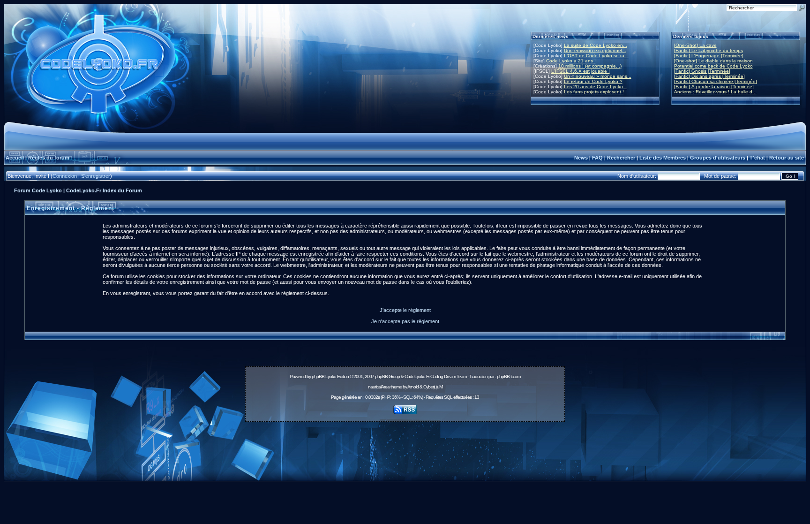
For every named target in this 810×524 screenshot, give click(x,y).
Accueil (15, 157)
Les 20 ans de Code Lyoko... (595, 86)
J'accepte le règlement (405, 310)
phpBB (318, 376)
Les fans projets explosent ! (594, 91)
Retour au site (786, 157)
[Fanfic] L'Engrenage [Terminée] (708, 55)
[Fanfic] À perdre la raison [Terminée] (714, 86)
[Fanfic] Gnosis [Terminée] (702, 71)
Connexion (64, 176)
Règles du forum (48, 157)
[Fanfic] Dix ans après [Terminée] (709, 76)
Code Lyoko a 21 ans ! (571, 60)
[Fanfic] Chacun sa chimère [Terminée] (715, 81)
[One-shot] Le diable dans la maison (713, 60)
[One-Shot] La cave (695, 45)
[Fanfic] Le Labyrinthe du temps (708, 50)
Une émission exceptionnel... (595, 50)
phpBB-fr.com (508, 376)
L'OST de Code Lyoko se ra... (596, 55)
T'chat (757, 157)
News (581, 157)
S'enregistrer (95, 176)
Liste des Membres (662, 157)
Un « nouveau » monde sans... (597, 76)
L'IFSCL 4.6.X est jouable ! (580, 71)
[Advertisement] (405, 446)
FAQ (597, 157)
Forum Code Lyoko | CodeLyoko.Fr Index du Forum (78, 190)
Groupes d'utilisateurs (717, 157)
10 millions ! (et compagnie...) (590, 65)
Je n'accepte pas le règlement (405, 321)
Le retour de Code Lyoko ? (593, 81)
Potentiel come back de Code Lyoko (713, 65)
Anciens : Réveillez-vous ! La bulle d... (715, 91)
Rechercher (621, 157)
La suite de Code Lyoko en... (595, 45)
